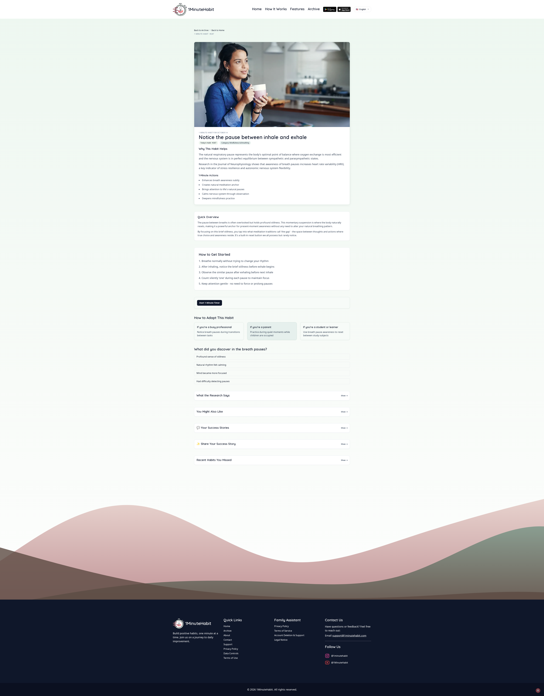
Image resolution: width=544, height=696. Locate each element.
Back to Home (218, 30)
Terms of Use (231, 657)
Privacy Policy (231, 648)
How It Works (276, 9)
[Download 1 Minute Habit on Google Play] (329, 9)
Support (228, 644)
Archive (314, 9)
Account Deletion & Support (289, 635)
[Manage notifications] (538, 690)
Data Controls (231, 653)
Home (257, 9)
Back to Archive (201, 30)
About (227, 635)
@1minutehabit (339, 655)
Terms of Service (283, 630)
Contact (228, 639)
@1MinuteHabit (339, 662)
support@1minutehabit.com (349, 635)
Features (297, 9)
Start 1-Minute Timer (209, 302)
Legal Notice (280, 639)
